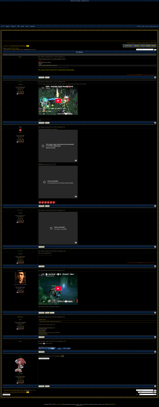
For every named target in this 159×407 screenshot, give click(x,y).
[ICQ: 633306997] (52, 313)
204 (65, 251)
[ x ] (3, 26)
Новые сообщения (131, 42)
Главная (7, 26)
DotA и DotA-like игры (16, 49)
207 (65, 341)
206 (64, 316)
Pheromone (20, 210)
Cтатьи (27, 26)
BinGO (13, 48)
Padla (20, 127)
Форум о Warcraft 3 (7, 49)
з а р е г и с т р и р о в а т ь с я (151, 26)
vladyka (17, 48)
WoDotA (56, 69)
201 (64, 81)
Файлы (22, 26)
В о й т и (139, 26)
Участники (138, 42)
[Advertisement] (79, 36)
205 (64, 270)
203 (64, 210)
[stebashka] (20, 270)
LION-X (20, 81)
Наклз (20, 356)
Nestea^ (20, 56)
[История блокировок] (23, 92)
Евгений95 (20, 251)
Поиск (151, 42)
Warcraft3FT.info (58, 404)
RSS (18, 26)
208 (62, 356)
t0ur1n (20, 341)
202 (64, 127)
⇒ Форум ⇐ (13, 26)
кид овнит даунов (42, 331)
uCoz (82, 405)
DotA (22, 49)
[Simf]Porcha (20, 316)
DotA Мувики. (26, 49)
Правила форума (145, 42)
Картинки (32, 26)
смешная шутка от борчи (43, 334)
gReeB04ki (112, 404)
